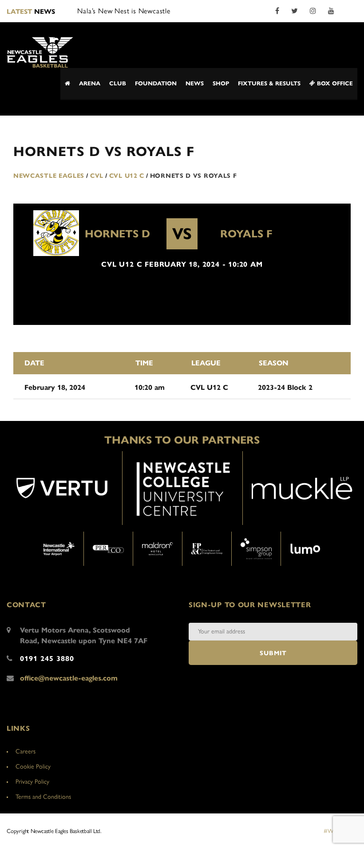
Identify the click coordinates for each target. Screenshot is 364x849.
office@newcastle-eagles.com (69, 678)
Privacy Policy (32, 781)
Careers (26, 751)
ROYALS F (246, 233)
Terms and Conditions (43, 797)
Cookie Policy (33, 766)
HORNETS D (117, 233)
